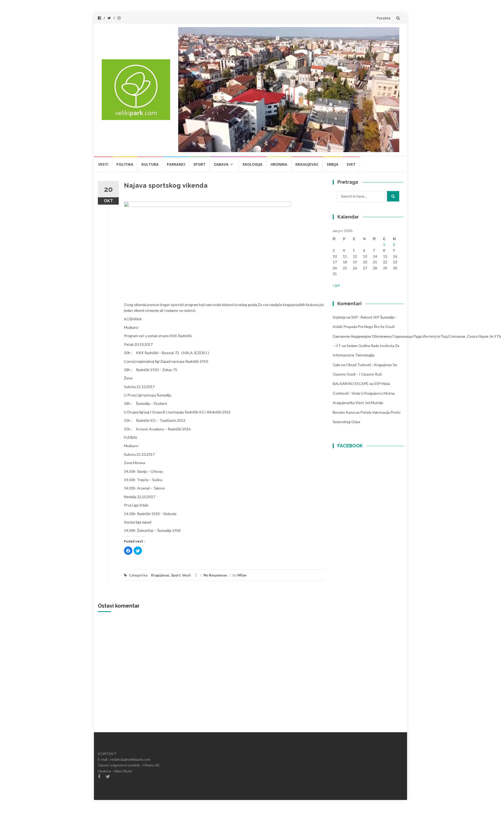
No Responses (215, 575)
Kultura (150, 164)
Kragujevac (307, 164)
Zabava (221, 164)
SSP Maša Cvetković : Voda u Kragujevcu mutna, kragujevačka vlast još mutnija (364, 393)
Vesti (103, 164)
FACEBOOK (350, 445)
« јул (336, 285)
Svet (351, 164)
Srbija (332, 164)
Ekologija (253, 164)
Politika (124, 164)
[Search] (393, 196)
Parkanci (176, 164)
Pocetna (383, 18)
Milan (242, 575)
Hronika (279, 164)
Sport (199, 164)
